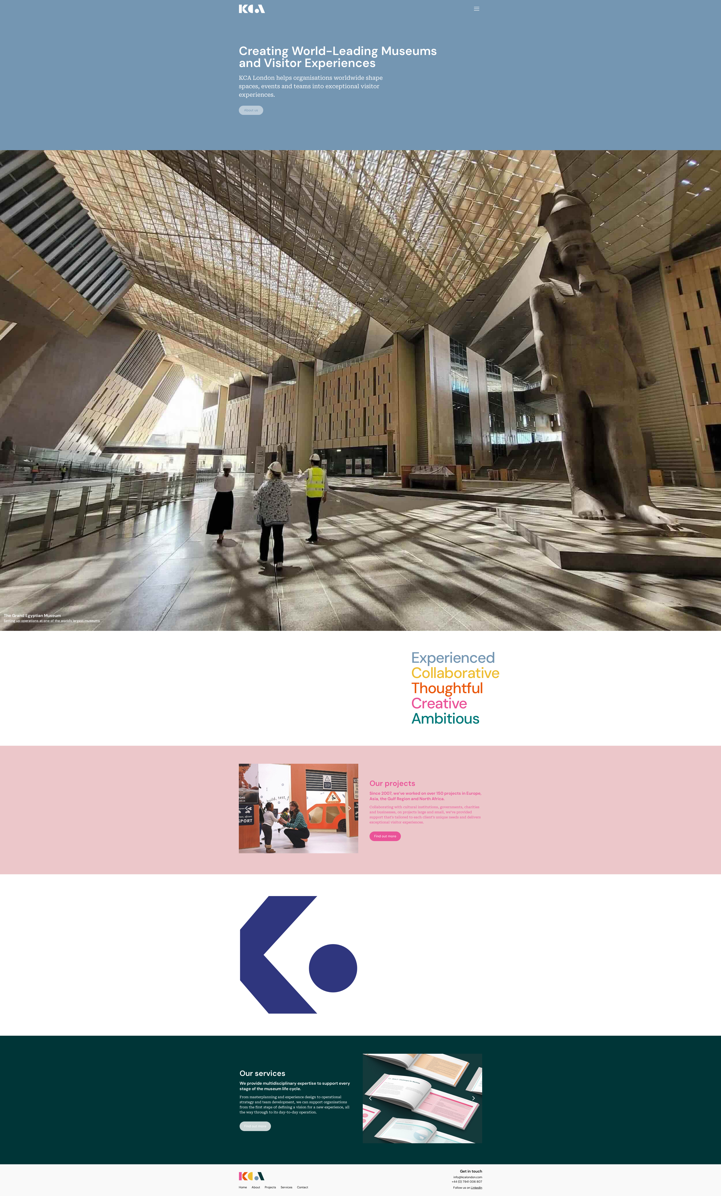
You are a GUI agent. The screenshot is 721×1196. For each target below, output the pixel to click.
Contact (302, 1187)
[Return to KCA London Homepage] (252, 1177)
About (256, 1187)
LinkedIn (476, 1188)
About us (251, 110)
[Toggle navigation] (476, 9)
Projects (270, 1187)
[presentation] (246, 808)
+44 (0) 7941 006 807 (467, 1182)
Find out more (385, 836)
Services (286, 1187)
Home (243, 1187)
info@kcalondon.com (467, 1177)
